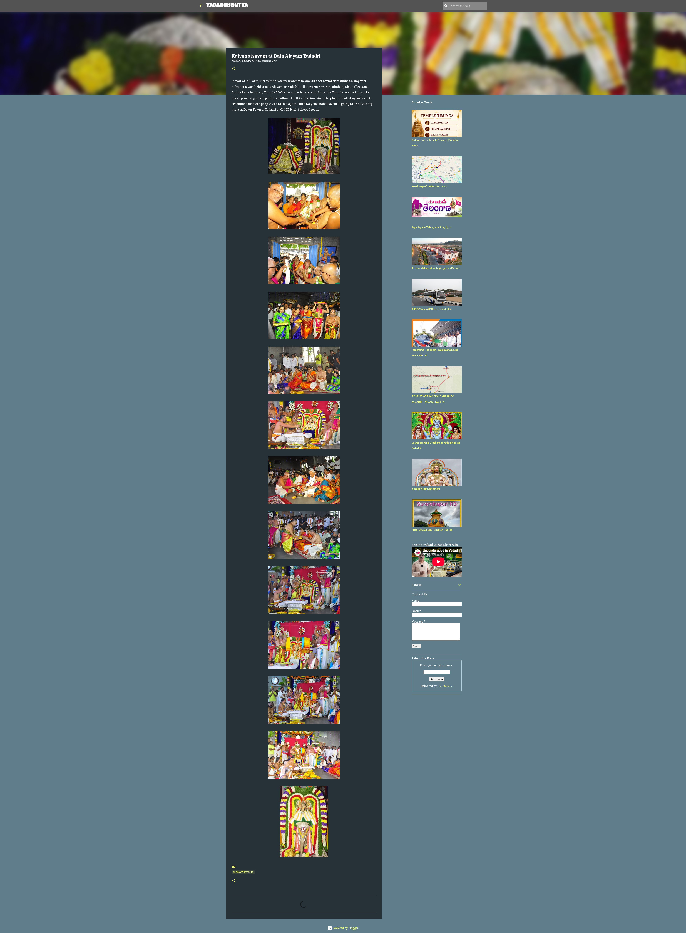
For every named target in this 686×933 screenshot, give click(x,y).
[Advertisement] (400, 204)
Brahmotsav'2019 (243, 872)
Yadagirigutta (227, 6)
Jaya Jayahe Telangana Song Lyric (432, 227)
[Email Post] (234, 868)
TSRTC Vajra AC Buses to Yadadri (431, 309)
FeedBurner (444, 686)
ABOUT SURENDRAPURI (426, 489)
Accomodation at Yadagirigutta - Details (435, 268)
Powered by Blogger (345, 928)
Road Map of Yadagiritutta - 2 (429, 186)
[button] (234, 68)
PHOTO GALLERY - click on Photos (432, 530)
